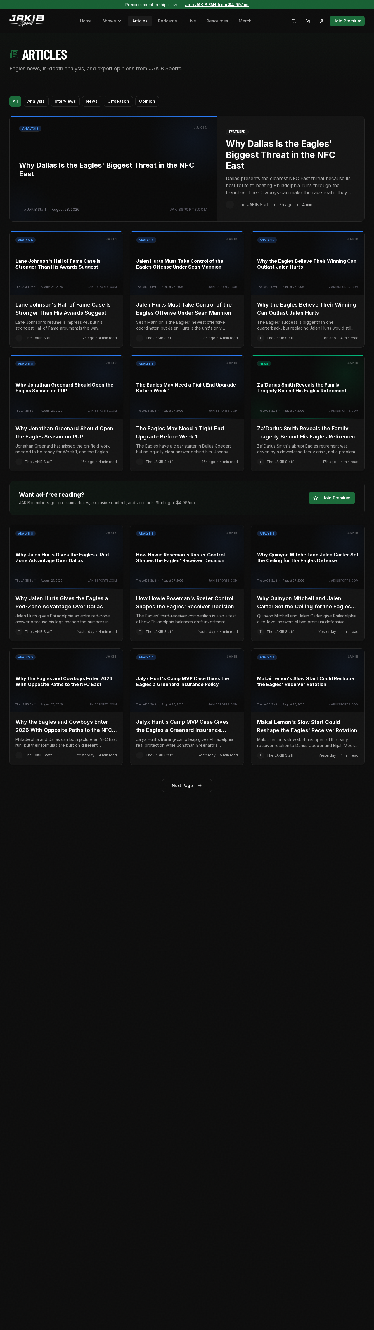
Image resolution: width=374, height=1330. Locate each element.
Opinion (147, 101)
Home (86, 20)
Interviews (65, 101)
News (92, 101)
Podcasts (167, 20)
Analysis (36, 101)
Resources (217, 20)
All (15, 101)
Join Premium (347, 20)
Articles (140, 20)
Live (192, 20)
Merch (245, 20)
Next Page (182, 785)
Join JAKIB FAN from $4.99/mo (217, 4)
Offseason (118, 101)
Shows (109, 20)
